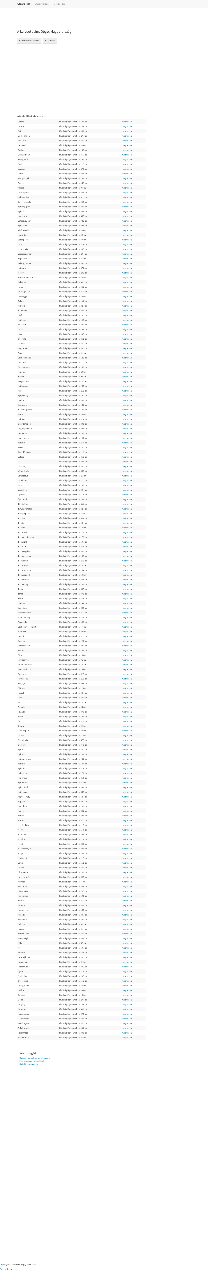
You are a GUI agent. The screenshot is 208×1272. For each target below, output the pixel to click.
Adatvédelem (6, 1269)
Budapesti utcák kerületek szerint (34, 1058)
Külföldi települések (28, 1064)
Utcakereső (23, 3)
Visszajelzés (59, 3)
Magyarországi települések (31, 1061)
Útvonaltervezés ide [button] (29, 41)
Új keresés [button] (50, 41)
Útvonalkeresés (42, 3)
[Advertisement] (72, 18)
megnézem (127, 121)
